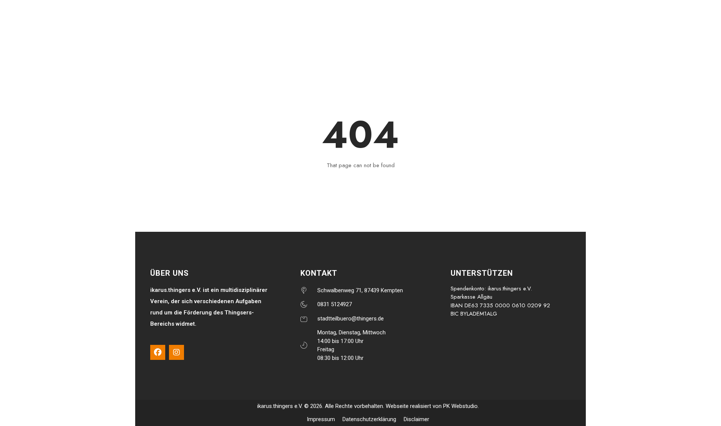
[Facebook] (157, 352)
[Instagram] (176, 352)
